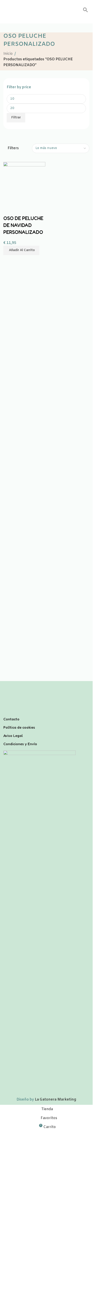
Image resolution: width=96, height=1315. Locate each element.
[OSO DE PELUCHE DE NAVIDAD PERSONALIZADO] (24, 182)
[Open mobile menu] (5, 10)
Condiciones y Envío (20, 744)
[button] (85, 11)
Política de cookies (19, 727)
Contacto (11, 719)
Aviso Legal (13, 735)
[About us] (46, 713)
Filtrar (16, 117)
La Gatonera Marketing (55, 1099)
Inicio (8, 53)
